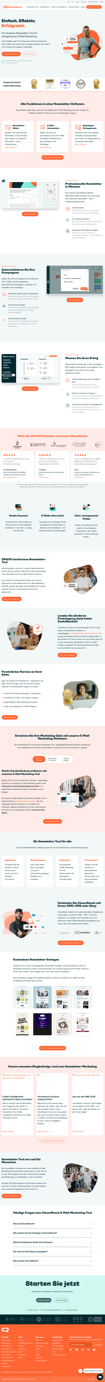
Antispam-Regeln (57, 1346)
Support (83, 2)
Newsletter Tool (6, 1346)
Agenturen (10, 860)
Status (20, 1352)
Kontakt (38, 1349)
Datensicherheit (57, 1340)
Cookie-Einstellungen (59, 1355)
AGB (53, 1352)
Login (101, 2)
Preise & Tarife (6, 1340)
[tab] (52, 759)
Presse (38, 1355)
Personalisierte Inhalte (17, 319)
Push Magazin (6, 1355)
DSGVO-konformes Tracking (83, 393)
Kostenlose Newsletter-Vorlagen (85, 230)
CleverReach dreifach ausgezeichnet (48, 1098)
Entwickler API (6, 1366)
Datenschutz (56, 1343)
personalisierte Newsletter (25, 801)
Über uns (38, 1340)
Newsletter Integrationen (9, 1352)
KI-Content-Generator (81, 219)
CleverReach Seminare (25, 1343)
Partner (21, 1340)
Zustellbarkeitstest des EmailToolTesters (86, 633)
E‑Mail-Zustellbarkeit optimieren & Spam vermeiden (17, 1098)
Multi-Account (37, 860)
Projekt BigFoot (6, 1349)
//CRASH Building (41, 1360)
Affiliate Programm (7, 1357)
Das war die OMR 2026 (83, 1096)
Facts (20, 1357)
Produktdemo (6, 1343)
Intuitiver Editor (78, 208)
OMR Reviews (43, 477)
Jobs (77, 2)
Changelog (22, 1355)
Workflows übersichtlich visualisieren (23, 294)
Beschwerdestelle (57, 1349)
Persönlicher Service (42, 1343)
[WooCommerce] (60, 932)
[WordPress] (81, 932)
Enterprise (64, 860)
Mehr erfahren (11, 147)
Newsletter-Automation (9, 266)
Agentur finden (93, 2)
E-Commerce (91, 860)
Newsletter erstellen (71, 180)
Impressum (39, 1357)
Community (22, 1349)
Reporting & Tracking (71, 355)
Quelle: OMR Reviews (10, 477)
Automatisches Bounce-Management (87, 404)
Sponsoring (39, 1346)
